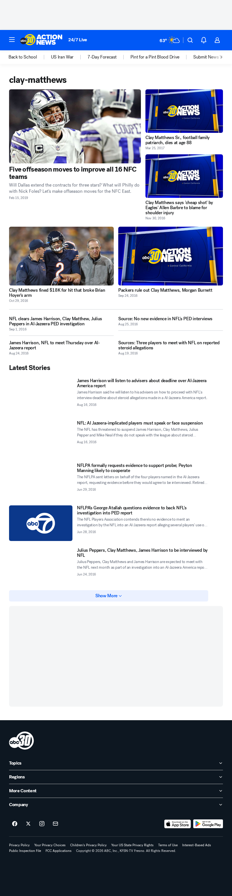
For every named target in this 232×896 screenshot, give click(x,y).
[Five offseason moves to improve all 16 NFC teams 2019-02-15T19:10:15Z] (75, 126)
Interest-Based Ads (196, 845)
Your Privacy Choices (50, 845)
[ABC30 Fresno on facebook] (14, 824)
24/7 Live (77, 40)
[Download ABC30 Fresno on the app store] (177, 823)
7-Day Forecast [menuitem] (102, 57)
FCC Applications (59, 850)
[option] (29, 57)
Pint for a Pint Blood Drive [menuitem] (154, 57)
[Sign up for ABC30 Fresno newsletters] (55, 824)
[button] (12, 39)
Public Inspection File (25, 850)
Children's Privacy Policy (88, 845)
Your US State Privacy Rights (132, 845)
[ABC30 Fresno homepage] (41, 40)
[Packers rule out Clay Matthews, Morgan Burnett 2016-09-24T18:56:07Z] (170, 256)
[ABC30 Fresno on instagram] (42, 824)
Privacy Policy (19, 845)
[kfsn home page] (21, 740)
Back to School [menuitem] (22, 57)
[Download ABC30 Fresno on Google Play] (208, 823)
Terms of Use (168, 845)
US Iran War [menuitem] (62, 57)
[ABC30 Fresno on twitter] (28, 824)
